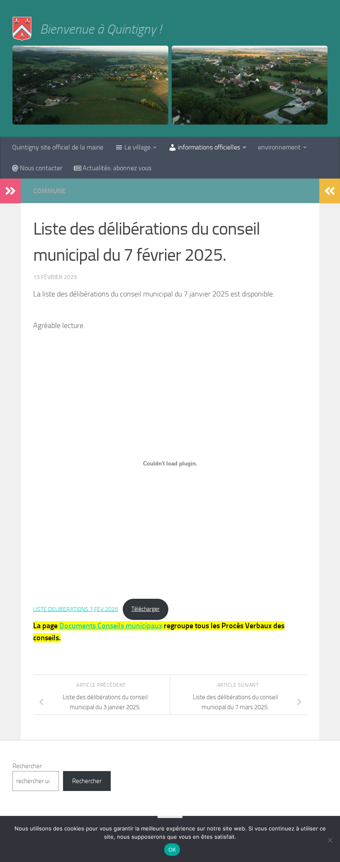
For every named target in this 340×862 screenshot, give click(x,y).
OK (172, 849)
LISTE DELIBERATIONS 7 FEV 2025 (75, 608)
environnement (279, 147)
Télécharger (145, 608)
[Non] (329, 840)
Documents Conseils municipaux (110, 625)
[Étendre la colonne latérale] (10, 191)
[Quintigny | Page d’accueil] (22, 29)
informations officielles (209, 147)
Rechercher (27, 766)
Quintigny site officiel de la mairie (57, 147)
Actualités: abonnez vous (117, 168)
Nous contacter (41, 168)
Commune (49, 191)
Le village (137, 147)
